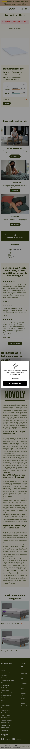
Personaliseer (15, 378)
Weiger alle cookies (15, 374)
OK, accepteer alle (15, 383)
